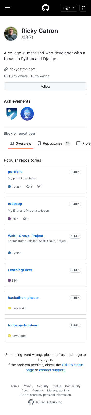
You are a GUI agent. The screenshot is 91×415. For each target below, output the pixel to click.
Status (56, 386)
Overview (23, 143)
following (40, 76)
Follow (45, 86)
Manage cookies (58, 390)
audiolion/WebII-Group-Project (45, 241)
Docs (24, 390)
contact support (52, 370)
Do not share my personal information (45, 395)
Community (73, 386)
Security (43, 386)
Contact (37, 390)
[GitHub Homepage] (31, 402)
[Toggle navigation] (7, 7)
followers (19, 76)
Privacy (28, 386)
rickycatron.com (22, 69)
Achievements (17, 101)
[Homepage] (46, 8)
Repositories (56, 143)
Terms (15, 386)
